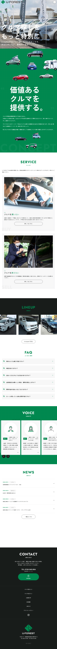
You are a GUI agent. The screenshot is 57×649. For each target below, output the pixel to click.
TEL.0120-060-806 (28, 569)
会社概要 (28, 602)
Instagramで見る (28, 341)
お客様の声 (28, 597)
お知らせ (28, 606)
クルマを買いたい (28, 589)
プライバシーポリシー (28, 610)
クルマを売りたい (28, 593)
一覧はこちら (28, 517)
